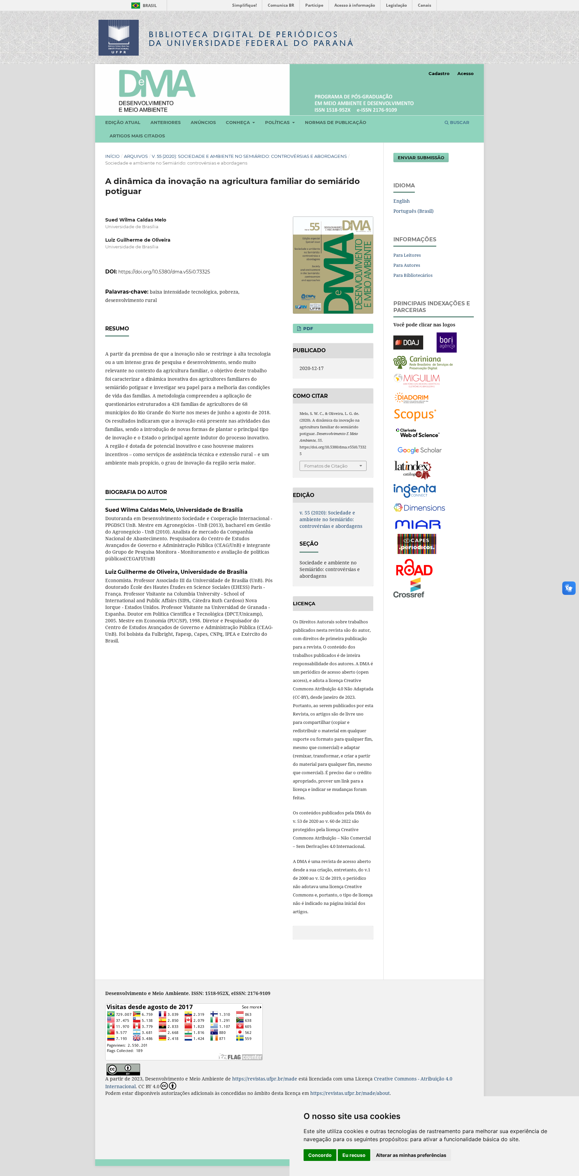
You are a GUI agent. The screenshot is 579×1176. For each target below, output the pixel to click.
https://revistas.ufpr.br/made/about (350, 1093)
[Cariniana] (423, 362)
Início (112, 156)
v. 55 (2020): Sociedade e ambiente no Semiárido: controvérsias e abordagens (249, 156)
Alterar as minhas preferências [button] (411, 1155)
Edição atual (122, 122)
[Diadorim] (411, 397)
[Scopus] (415, 414)
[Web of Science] (417, 432)
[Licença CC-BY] (123, 1069)
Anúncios (203, 122)
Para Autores (406, 265)
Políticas (278, 122)
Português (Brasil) (413, 211)
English (401, 201)
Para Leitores (407, 255)
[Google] (419, 449)
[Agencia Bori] (447, 341)
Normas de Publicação (335, 122)
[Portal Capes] (416, 543)
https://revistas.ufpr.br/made (264, 1078)
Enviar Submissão (421, 157)
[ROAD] (414, 566)
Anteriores (165, 122)
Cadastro (439, 73)
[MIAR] (418, 524)
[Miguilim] (416, 379)
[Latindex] (413, 470)
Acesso (465, 73)
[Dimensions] (419, 507)
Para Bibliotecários (413, 275)
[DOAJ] (408, 341)
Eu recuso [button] (354, 1155)
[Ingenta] (414, 490)
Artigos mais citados (137, 135)
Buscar (459, 122)
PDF (307, 328)
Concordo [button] (320, 1155)
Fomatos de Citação (325, 466)
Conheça (238, 122)
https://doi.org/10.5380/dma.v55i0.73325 (164, 272)
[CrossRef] (408, 586)
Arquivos (136, 156)
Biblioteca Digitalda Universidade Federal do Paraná (252, 39)
